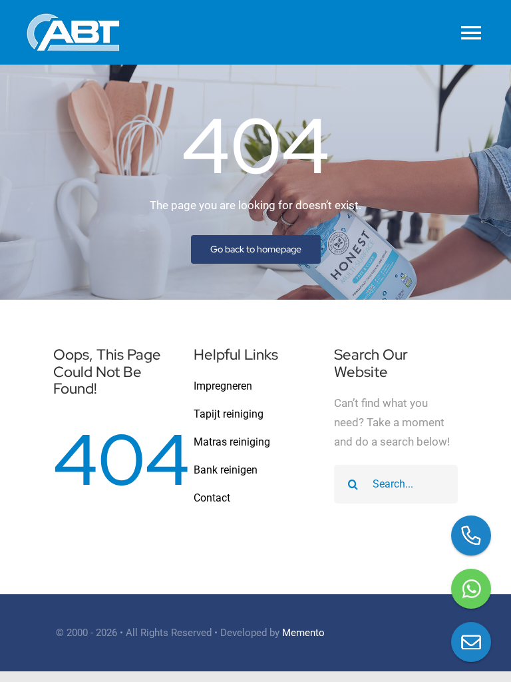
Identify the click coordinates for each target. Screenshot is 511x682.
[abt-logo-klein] (73, 18)
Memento (303, 633)
